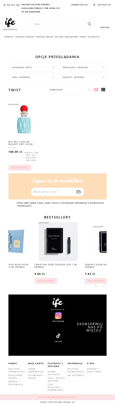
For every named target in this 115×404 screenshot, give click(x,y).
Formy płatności (54, 373)
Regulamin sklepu (15, 376)
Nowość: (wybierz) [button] (74, 77)
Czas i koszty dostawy (56, 379)
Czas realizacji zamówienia (55, 387)
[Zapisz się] (78, 192)
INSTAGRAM (58, 321)
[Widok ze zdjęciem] (96, 90)
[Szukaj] (89, 24)
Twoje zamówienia (36, 370)
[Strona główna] (10, 24)
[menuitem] (9, 37)
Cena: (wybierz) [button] (21, 77)
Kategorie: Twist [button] (22, 67)
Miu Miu (12, 147)
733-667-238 (13, 5)
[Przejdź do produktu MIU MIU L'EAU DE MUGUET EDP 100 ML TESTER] (24, 119)
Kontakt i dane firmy (94, 370)
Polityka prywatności (16, 370)
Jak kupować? (76, 375)
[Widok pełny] (103, 90)
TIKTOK (58, 342)
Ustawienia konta (35, 376)
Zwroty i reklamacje (15, 383)
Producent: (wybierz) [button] (75, 67)
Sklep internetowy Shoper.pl (57, 402)
